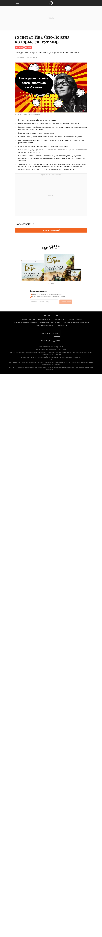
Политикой (36, 296)
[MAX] (45, 315)
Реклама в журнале (75, 319)
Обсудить (33, 57)
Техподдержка (62, 325)
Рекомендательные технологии (45, 325)
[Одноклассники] (53, 315)
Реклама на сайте (60, 319)
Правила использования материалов (25, 322)
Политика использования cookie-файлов (76, 322)
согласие (37, 294)
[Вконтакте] (49, 315)
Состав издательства (45, 319)
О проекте (24, 319)
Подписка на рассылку (38, 291)
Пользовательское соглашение (50, 322)
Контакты (32, 319)
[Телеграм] (57, 315)
